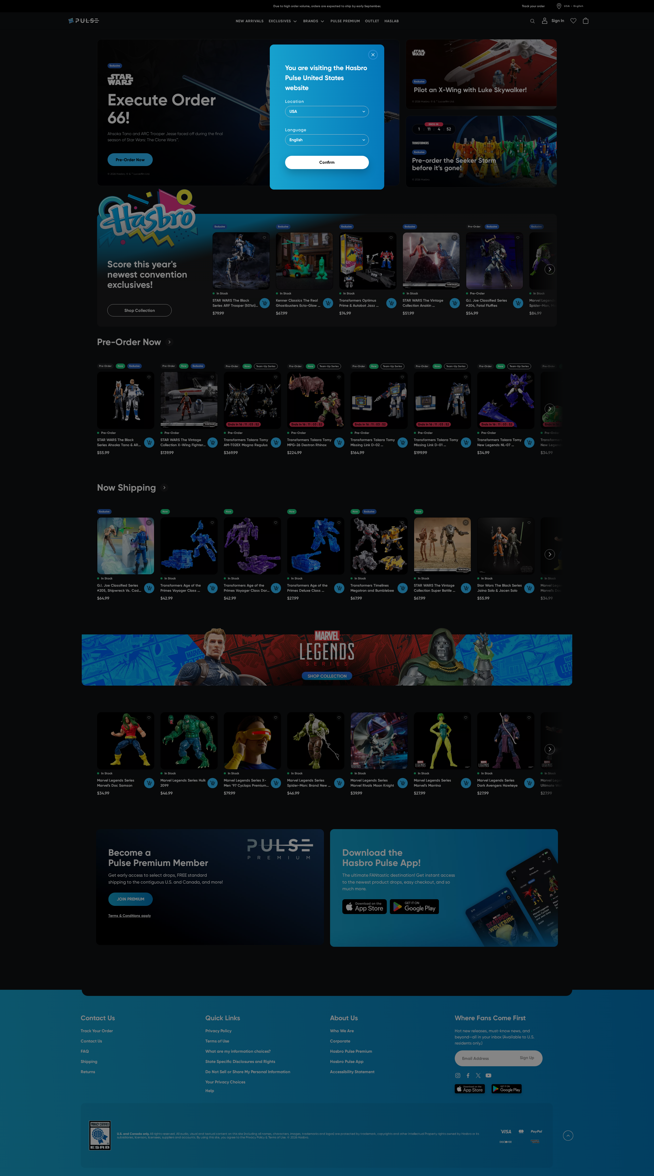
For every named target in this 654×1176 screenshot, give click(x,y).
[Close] (373, 55)
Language (295, 129)
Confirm (327, 162)
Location (294, 101)
